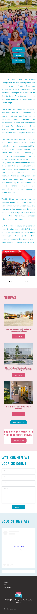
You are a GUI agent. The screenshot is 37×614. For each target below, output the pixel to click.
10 (27, 281)
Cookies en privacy (10, 609)
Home (6, 582)
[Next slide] (30, 265)
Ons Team (8, 587)
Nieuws (6, 585)
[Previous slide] (6, 265)
